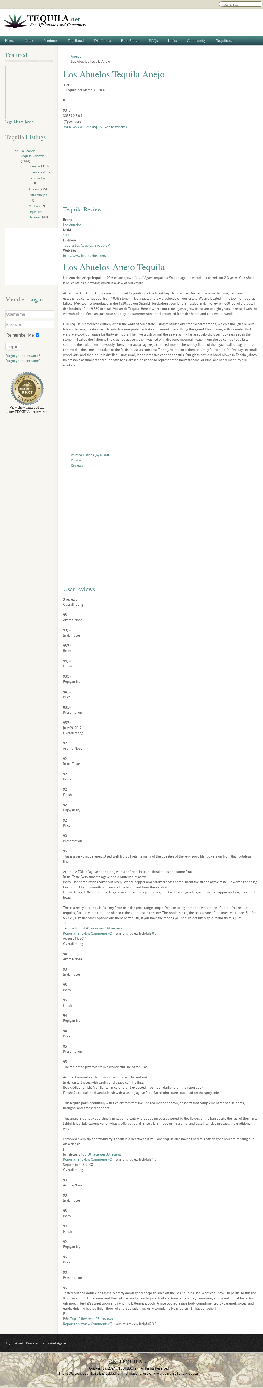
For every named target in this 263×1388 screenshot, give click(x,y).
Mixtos (34, 206)
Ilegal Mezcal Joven (19, 121)
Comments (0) (101, 933)
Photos (76, 460)
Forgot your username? (23, 360)
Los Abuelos (72, 224)
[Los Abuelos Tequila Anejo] (110, 165)
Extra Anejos (38, 195)
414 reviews (113, 928)
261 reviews (104, 1318)
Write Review (73, 127)
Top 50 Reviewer (93, 1154)
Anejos (34, 189)
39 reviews (114, 1154)
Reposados (37, 178)
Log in (13, 346)
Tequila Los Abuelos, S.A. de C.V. (86, 245)
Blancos (34, 166)
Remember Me (20, 335)
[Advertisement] (160, 411)
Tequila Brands (24, 150)
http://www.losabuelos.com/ (84, 255)
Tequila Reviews (32, 156)
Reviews (77, 465)
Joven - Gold (38, 172)
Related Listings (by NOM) (90, 455)
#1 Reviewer (95, 928)
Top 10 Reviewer (82, 1318)
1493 (66, 235)
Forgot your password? (22, 355)
